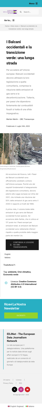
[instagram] (21, 389)
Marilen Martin (12, 119)
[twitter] (14, 389)
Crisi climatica (24, 272)
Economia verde (10, 274)
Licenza (18, 380)
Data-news (14, 26)
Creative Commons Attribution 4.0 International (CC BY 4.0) (24, 284)
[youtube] (27, 389)
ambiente (12, 272)
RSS (20, 383)
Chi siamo (6, 380)
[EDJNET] (10, 10)
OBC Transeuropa (27, 119)
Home (7, 26)
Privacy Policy (8, 383)
